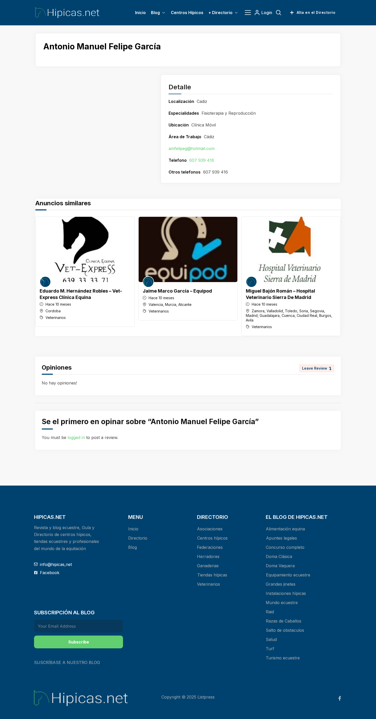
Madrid (252, 315)
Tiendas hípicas (212, 574)
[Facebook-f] (339, 698)
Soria (303, 311)
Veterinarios (56, 317)
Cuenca (288, 315)
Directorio (137, 538)
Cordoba (53, 311)
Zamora (258, 311)
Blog (132, 547)
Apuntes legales (281, 538)
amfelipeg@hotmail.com (192, 148)
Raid (270, 611)
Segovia (317, 311)
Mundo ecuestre (282, 602)
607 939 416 (201, 160)
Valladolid (275, 311)
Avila (249, 320)
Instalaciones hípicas (286, 593)
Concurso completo (285, 547)
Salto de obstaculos (285, 630)
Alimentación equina (285, 528)
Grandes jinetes (280, 584)
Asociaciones (210, 528)
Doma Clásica (279, 556)
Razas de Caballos (283, 621)
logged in (76, 437)
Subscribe (78, 642)
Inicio (133, 528)
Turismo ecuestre (283, 657)
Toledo (291, 311)
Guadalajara (270, 315)
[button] (334, 276)
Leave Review (314, 368)
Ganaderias (208, 565)
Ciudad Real (307, 315)
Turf (270, 648)
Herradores (208, 556)
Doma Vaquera (280, 565)
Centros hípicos (212, 538)
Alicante (185, 304)
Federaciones (210, 547)
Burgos (325, 315)
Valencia (156, 304)
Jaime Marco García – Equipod (177, 291)
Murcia (170, 304)
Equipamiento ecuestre (288, 574)
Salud (271, 639)
